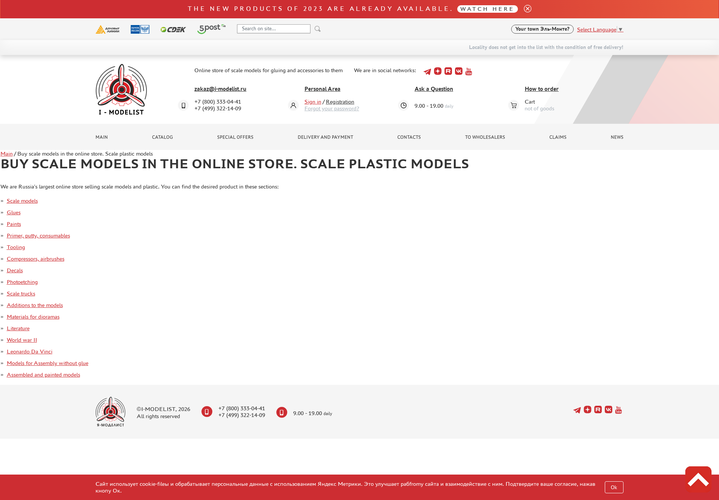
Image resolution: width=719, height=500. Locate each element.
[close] (524, 9)
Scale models (22, 200)
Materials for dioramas (33, 316)
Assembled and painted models (43, 374)
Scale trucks (21, 293)
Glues (14, 212)
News (617, 137)
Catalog (162, 137)
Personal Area (322, 89)
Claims (558, 137)
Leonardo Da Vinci (29, 351)
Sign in (312, 101)
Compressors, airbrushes (35, 258)
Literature (18, 328)
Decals (15, 270)
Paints (14, 224)
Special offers (235, 137)
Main (101, 137)
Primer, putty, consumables (38, 235)
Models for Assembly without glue (47, 363)
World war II (22, 340)
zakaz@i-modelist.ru (220, 89)
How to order (542, 89)
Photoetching (22, 282)
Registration (340, 101)
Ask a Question (434, 89)
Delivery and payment (325, 137)
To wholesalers (485, 137)
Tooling (16, 247)
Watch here (487, 9)
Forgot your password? (331, 108)
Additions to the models (35, 305)
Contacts (409, 137)
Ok (614, 487)
